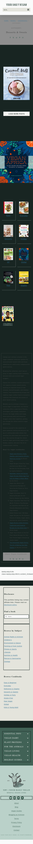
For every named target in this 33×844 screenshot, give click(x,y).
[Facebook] (10, 37)
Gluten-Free (8, 698)
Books (13, 20)
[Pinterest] (19, 37)
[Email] (22, 37)
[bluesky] (10, 797)
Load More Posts (16, 114)
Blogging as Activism (16, 815)
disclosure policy (10, 605)
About (16, 803)
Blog (16, 807)
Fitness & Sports (10, 649)
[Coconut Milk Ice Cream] (16, 68)
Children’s (8, 640)
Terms (16, 818)
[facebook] (22, 797)
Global (6, 704)
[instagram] (14, 797)
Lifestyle (7, 652)
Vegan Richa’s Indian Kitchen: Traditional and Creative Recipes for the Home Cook (19, 525)
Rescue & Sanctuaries (12, 658)
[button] (2, 162)
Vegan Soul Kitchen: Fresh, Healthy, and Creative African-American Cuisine (19, 456)
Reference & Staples (11, 689)
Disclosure (16, 826)
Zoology (7, 661)
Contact (16, 830)
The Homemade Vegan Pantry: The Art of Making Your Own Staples (19, 545)
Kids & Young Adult (11, 707)
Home (6, 20)
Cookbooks (22, 20)
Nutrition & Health (11, 655)
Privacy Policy (16, 822)
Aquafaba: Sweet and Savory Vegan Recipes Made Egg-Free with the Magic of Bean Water (19, 476)
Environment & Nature (12, 643)
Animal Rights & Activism (13, 637)
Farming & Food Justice (13, 646)
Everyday (7, 686)
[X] (13, 37)
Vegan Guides (16, 811)
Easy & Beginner (10, 683)
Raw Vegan (8, 701)
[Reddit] (16, 37)
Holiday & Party (10, 695)
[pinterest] (18, 797)
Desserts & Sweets (11, 692)
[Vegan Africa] (16, 142)
